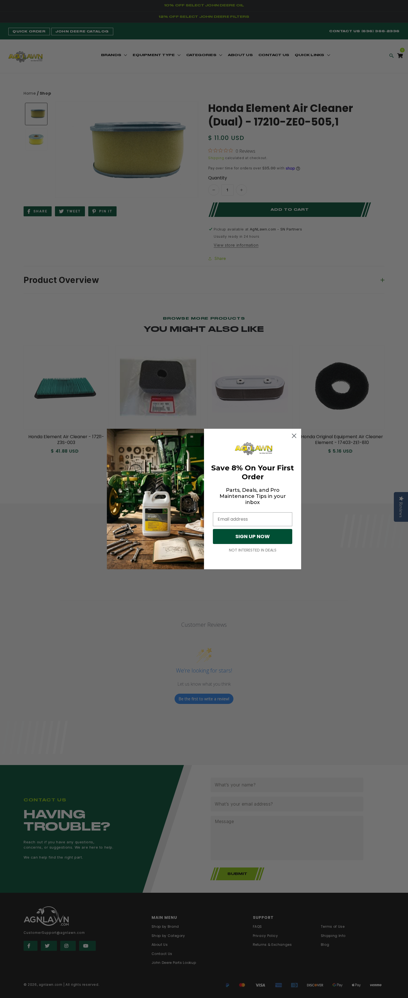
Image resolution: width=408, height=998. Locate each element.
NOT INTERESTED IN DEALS (252, 550)
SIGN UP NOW (252, 536)
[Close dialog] (294, 436)
